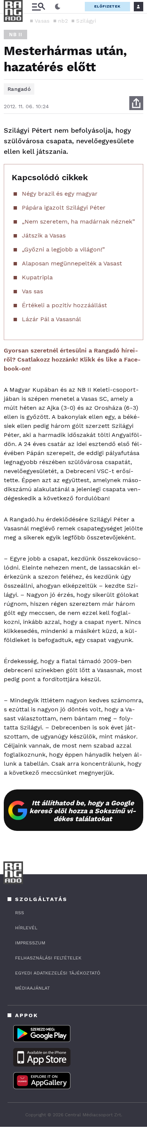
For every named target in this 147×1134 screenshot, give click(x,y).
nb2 (63, 21)
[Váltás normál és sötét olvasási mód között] (57, 6)
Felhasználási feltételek (48, 958)
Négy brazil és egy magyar (60, 193)
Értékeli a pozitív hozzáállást (64, 305)
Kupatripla (37, 277)
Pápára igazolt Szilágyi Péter (64, 207)
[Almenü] (38, 6)
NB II (15, 34)
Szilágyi (86, 21)
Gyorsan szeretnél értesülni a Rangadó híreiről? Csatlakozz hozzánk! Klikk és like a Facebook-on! (72, 359)
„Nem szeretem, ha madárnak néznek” (78, 221)
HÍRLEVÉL (26, 927)
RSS (19, 912)
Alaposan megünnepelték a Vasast (72, 263)
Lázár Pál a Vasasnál (51, 319)
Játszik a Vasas (44, 235)
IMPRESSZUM (30, 943)
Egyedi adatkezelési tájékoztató (57, 973)
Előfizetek (107, 6)
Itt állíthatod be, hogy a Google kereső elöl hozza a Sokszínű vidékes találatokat (82, 811)
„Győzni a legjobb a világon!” (63, 249)
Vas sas (32, 291)
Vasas (42, 21)
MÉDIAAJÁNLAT (32, 988)
